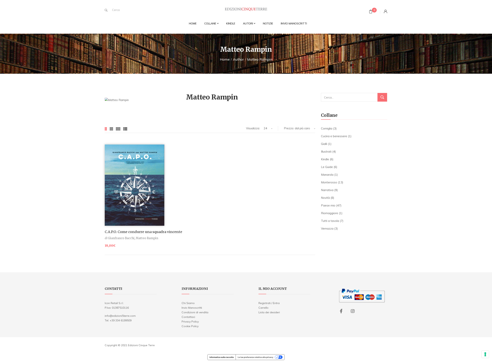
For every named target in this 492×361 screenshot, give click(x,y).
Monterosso (329, 182)
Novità (325, 198)
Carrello (263, 307)
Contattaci (188, 317)
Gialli (324, 144)
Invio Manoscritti (192, 307)
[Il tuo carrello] (370, 12)
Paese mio (328, 205)
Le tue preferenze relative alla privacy (255, 357)
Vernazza (327, 228)
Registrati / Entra (269, 303)
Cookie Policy (190, 326)
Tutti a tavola (330, 221)
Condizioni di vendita (195, 312)
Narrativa (327, 190)
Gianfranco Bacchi (121, 238)
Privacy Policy (190, 321)
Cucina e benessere (334, 136)
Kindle (325, 159)
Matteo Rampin (147, 238)
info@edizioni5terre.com (120, 316)
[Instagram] (352, 311)
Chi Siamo (188, 303)
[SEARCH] (106, 10)
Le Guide (327, 167)
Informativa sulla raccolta (221, 357)
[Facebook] (341, 311)
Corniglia (326, 128)
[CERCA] (382, 97)
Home (225, 59)
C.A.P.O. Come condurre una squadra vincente (143, 232)
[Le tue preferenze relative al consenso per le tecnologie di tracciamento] (485, 354)
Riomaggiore (329, 213)
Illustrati (326, 151)
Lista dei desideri (269, 312)
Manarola (327, 174)
